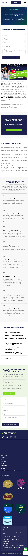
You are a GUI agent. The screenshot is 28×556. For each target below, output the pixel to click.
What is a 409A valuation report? (13, 332)
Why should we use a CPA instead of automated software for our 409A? (14, 353)
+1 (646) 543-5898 (6, 473)
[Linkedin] (11, 437)
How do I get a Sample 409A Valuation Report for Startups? (14, 348)
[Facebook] (3, 437)
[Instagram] (7, 437)
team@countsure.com (17, 470)
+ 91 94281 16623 (5, 475)
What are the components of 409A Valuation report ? (13, 343)
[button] (14, 332)
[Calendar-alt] (15, 437)
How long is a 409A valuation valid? (14, 335)
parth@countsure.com (6, 470)
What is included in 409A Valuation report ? (15, 339)
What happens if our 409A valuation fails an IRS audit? (15, 357)
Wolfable (9, 555)
